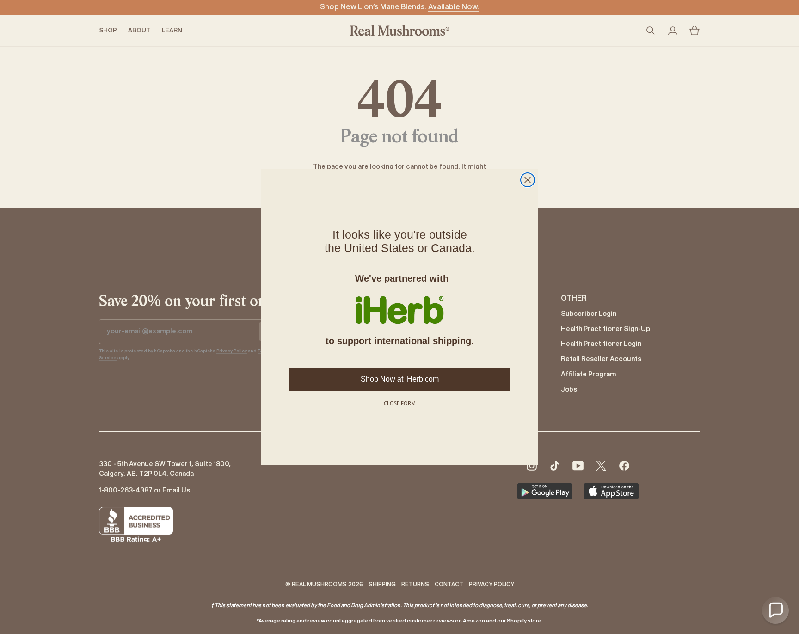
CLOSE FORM (400, 403)
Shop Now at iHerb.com (400, 379)
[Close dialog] (528, 180)
